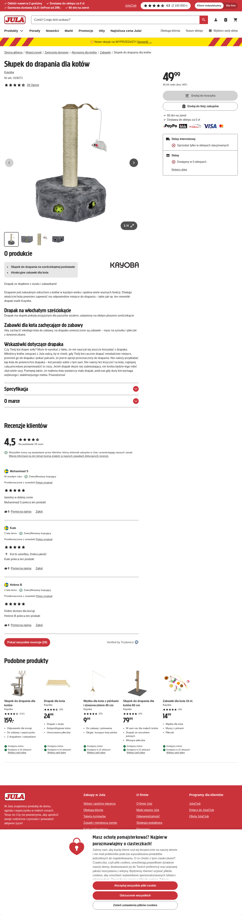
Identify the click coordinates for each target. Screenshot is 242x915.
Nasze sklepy (194, 30)
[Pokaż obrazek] (11, 239)
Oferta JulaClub (199, 816)
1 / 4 (126, 225)
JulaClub (130, 5)
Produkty (11, 31)
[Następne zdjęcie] (134, 163)
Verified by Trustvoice (120, 642)
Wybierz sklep (179, 169)
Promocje (86, 31)
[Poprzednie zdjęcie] (9, 163)
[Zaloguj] (216, 20)
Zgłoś (39, 511)
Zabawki (105, 52)
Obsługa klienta (170, 30)
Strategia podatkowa (149, 822)
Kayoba (9, 72)
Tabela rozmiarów (94, 816)
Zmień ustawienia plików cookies (135, 905)
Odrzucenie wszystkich (135, 895)
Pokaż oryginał (44, 482)
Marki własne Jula (147, 810)
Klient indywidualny (209, 5)
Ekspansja (143, 829)
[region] (121, 872)
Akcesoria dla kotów (84, 52)
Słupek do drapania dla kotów (132, 52)
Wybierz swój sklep (225, 30)
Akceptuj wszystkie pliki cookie (135, 885)
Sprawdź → (144, 41)
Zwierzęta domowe (57, 52)
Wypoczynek (34, 52)
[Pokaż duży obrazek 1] (71, 163)
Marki (69, 31)
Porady (34, 31)
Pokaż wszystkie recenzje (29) (27, 642)
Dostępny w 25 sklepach (99, 751)
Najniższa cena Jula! (126, 31)
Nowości (52, 31)
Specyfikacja (16, 389)
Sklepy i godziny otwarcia (99, 803)
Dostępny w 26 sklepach (19, 751)
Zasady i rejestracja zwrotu (100, 822)
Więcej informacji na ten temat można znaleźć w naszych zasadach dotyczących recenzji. (59, 455)
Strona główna (13, 52)
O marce (12, 401)
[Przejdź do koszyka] (235, 20)
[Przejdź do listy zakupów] (225, 20)
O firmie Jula (144, 803)
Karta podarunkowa (95, 829)
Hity (102, 31)
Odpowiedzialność (148, 816)
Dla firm (230, 5)
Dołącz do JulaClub (201, 810)
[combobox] (119, 20)
